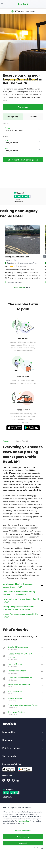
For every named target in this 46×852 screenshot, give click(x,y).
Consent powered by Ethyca (33, 848)
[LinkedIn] (18, 780)
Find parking (23, 107)
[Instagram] (8, 780)
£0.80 (22, 287)
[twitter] (13, 780)
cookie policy (24, 821)
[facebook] (3, 780)
